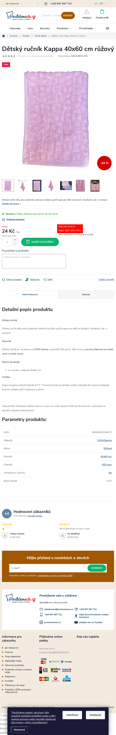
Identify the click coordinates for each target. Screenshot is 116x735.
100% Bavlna (104, 440)
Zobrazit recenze (34, 516)
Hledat (68, 15)
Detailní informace (10, 203)
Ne (110, 472)
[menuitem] (15, 28)
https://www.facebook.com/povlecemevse (94, 616)
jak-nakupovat (12, 3)
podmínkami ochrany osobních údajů (55, 575)
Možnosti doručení (15, 219)
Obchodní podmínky (14, 665)
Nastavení (19, 729)
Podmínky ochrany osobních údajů (18, 671)
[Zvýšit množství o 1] (14, 240)
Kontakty (9, 680)
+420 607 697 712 (88, 609)
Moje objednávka (13, 656)
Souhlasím (95, 715)
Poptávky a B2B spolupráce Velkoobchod (18, 691)
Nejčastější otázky (13, 660)
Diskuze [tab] (86, 294)
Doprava (9, 652)
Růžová (108, 448)
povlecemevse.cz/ (52, 622)
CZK (101, 3)
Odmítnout (72, 715)
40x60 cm (106, 456)
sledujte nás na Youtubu (90, 622)
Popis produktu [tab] (30, 294)
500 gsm (107, 464)
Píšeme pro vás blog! (14, 685)
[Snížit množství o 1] (14, 244)
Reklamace (10, 676)
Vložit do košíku (42, 242)
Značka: (106, 279)
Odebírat (96, 568)
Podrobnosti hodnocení (42, 56)
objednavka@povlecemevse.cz (58, 609)
